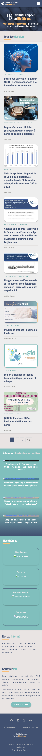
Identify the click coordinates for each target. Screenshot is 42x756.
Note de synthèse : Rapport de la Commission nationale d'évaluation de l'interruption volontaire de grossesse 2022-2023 (20, 180)
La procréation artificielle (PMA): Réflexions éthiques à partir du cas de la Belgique (19, 130)
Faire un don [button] (21, 704)
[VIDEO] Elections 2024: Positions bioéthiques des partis (18, 421)
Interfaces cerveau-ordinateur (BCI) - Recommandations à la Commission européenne (20, 82)
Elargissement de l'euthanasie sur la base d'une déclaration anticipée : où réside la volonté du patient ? (20, 285)
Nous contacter (10, 727)
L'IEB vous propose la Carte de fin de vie (20, 331)
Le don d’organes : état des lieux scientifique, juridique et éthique (20, 378)
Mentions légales (30, 727)
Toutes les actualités (27, 453)
